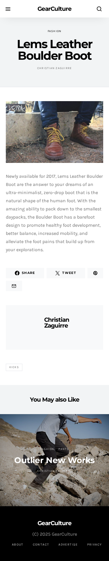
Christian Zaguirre (54, 68)
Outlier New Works (54, 460)
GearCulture (54, 9)
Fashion (55, 31)
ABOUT (18, 544)
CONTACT (41, 544)
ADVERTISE (68, 544)
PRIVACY (94, 544)
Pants (63, 449)
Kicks (14, 367)
